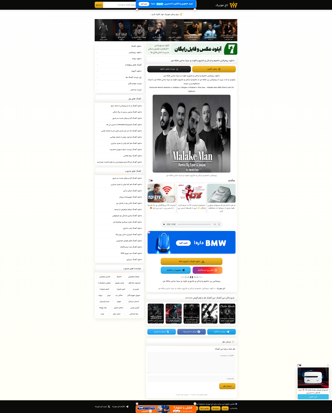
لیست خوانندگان (134, 83)
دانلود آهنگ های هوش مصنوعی (129, 240)
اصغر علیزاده (104, 289)
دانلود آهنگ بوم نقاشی (132, 155)
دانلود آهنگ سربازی (134, 259)
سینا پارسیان (104, 301)
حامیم (119, 276)
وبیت (225, 408)
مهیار (119, 301)
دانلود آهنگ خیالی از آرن (132, 190)
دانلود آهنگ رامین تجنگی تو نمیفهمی (127, 215)
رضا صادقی (134, 314)
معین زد (136, 289)
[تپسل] (149, 232)
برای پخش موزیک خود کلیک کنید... (164, 14)
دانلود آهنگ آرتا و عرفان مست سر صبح (127, 118)
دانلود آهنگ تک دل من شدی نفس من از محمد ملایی (121, 130)
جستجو (99, 4)
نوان (109, 295)
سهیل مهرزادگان (133, 295)
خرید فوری (313, 396)
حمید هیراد (121, 289)
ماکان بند (119, 295)
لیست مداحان (135, 89)
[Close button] (328, 365)
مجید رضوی (119, 283)
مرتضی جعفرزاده (104, 283)
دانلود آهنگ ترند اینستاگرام (131, 247)
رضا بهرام (103, 307)
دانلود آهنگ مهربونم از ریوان (130, 197)
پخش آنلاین (212, 69)
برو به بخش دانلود (167, 69)
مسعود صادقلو (134, 283)
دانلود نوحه (136, 58)
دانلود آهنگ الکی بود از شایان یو (129, 203)
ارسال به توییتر (160, 331)
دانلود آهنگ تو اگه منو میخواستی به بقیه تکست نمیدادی (119, 162)
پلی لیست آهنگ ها (133, 77)
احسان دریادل (133, 301)
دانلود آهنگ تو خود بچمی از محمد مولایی (126, 137)
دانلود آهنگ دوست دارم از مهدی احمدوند (126, 149)
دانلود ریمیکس (213, 75)
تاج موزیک (222, 5)
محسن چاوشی (104, 276)
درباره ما (216, 408)
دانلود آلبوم (136, 71)
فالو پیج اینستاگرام (205, 270)
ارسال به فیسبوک (190, 331)
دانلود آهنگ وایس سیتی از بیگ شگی (127, 112)
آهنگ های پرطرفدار (133, 64)
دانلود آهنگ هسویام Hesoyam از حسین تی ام (124, 124)
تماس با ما (205, 408)
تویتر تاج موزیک (101, 406)
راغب (102, 314)
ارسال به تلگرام (220, 331)
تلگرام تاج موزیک (118, 406)
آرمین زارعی (134, 307)
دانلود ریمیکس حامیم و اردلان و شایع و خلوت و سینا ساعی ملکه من (202, 60)
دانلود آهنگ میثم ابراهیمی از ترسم (128, 209)
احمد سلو (116, 314)
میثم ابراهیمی (133, 276)
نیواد (100, 295)
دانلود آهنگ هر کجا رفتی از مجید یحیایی (126, 143)
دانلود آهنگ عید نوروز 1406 (131, 253)
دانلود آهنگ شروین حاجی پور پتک (128, 234)
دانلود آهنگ (136, 46)
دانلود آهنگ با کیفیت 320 (189, 261)
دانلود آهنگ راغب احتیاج (132, 228)
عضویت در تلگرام (174, 270)
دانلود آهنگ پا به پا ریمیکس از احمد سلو (126, 105)
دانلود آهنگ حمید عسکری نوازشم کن (127, 222)
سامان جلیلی (118, 307)
